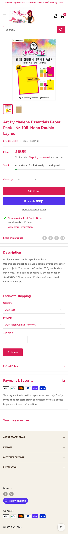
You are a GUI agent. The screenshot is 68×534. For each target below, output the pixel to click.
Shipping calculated (39, 157)
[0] (62, 16)
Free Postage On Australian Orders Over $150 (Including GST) (34, 2)
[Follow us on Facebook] (5, 494)
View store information (20, 227)
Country (7, 302)
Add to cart (34, 190)
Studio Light (10, 141)
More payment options (34, 209)
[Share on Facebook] (44, 238)
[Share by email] (62, 238)
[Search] (61, 29)
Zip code (8, 332)
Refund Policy (10, 366)
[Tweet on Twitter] (56, 238)
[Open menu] (4, 16)
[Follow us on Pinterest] (11, 494)
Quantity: (8, 179)
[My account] (55, 16)
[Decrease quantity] (18, 179)
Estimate (13, 352)
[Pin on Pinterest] (50, 238)
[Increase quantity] (35, 179)
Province (7, 317)
